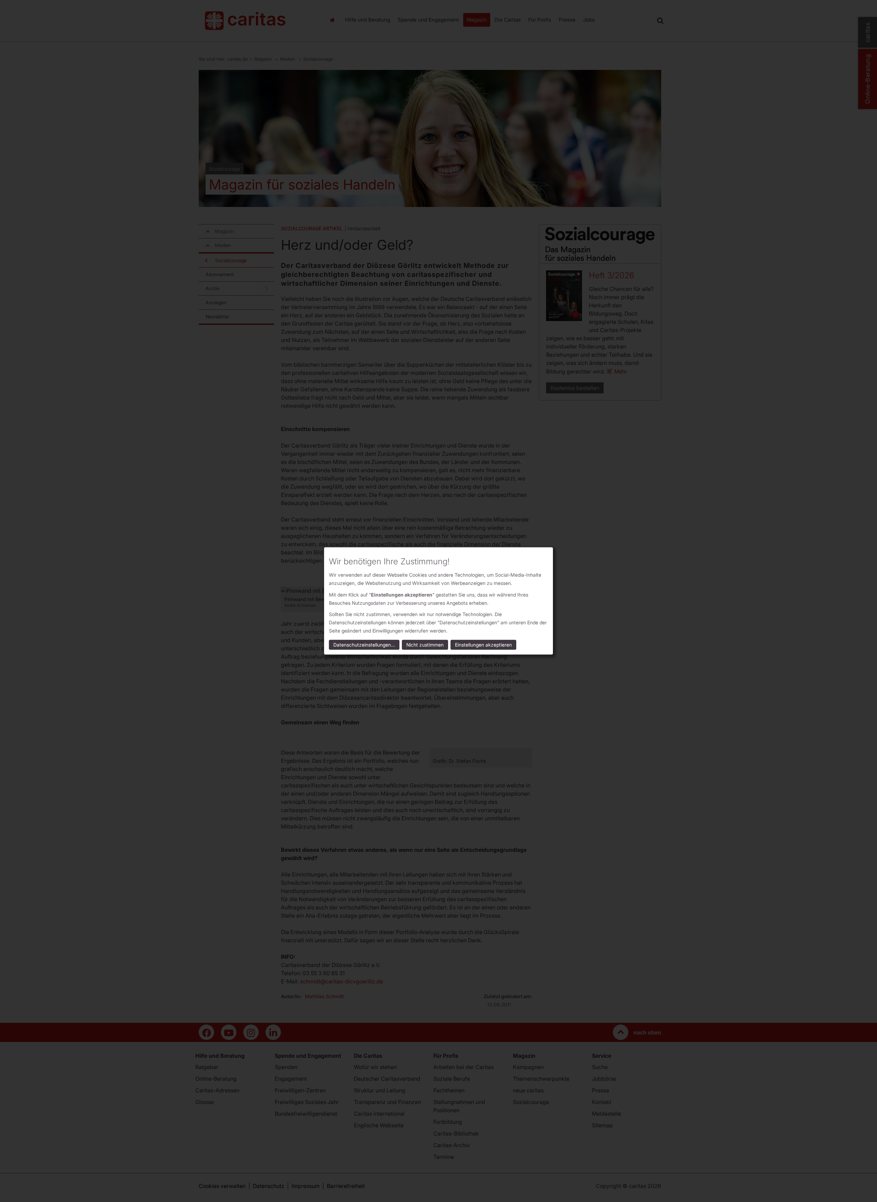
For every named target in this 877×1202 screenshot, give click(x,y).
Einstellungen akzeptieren (483, 645)
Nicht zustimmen (425, 645)
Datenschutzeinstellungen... (364, 645)
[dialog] (438, 600)
